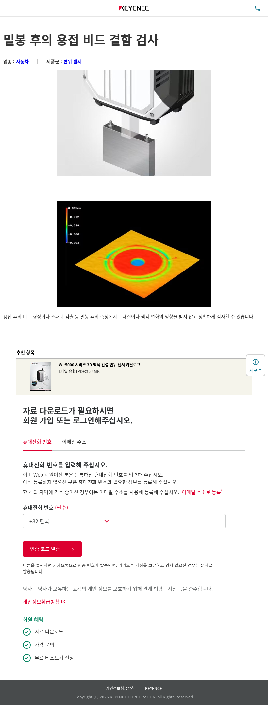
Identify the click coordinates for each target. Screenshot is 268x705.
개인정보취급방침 (120, 688)
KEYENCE (153, 688)
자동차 (22, 61)
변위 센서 (72, 61)
